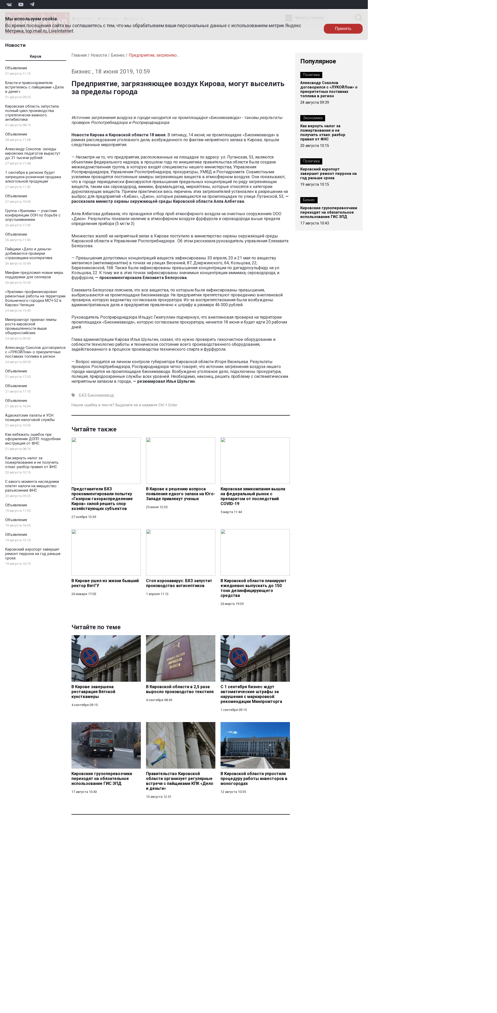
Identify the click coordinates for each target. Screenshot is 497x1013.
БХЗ (82, 395)
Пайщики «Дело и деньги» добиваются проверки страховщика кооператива (28, 253)
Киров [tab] (35, 56)
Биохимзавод (100, 395)
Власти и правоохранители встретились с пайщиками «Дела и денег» (34, 87)
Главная (79, 55)
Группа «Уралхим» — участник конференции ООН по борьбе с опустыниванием (33, 215)
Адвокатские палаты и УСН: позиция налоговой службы (30, 417)
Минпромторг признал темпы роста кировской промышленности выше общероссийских (30, 326)
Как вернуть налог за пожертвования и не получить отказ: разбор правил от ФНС (32, 462)
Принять (343, 28)
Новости (15, 45)
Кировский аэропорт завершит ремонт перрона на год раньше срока (33, 553)
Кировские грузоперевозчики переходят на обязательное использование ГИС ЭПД (328, 212)
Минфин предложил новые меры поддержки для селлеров (34, 275)
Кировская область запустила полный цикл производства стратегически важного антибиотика (32, 113)
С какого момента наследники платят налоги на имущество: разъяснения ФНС (32, 486)
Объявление (16, 68)
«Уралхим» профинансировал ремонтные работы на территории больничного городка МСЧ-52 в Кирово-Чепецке (35, 298)
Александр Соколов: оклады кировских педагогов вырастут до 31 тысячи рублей (32, 153)
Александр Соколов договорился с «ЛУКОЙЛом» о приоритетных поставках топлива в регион (35, 352)
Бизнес (118, 55)
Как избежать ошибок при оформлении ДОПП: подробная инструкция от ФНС (33, 439)
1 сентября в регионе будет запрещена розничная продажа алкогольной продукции (33, 177)
